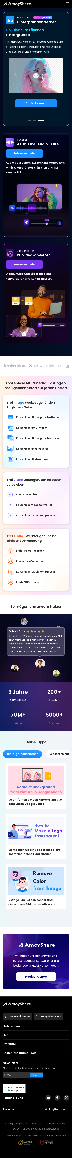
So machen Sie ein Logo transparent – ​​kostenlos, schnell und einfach (36, 852)
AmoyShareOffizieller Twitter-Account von (66, 1098)
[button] (29, 120)
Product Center (36, 977)
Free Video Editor (27, 494)
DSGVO (26, 1128)
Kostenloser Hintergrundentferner (38, 417)
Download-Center (19, 1016)
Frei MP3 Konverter (28, 582)
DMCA (16, 1128)
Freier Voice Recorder (30, 550)
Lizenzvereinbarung (55, 1123)
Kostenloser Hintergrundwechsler (37, 438)
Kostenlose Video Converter (34, 505)
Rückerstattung (51, 1128)
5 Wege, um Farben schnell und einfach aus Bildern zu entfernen (31, 902)
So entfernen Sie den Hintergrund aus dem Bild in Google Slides (35, 802)
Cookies (37, 1128)
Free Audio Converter (29, 561)
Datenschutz (36, 1123)
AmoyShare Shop (50, 1016)
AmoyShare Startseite (17, 4)
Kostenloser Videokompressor (35, 515)
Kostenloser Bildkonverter (32, 448)
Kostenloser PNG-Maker (31, 427)
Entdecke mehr (36, 103)
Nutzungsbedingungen (16, 1123)
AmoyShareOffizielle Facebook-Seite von (57, 1098)
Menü (67, 4)
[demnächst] (48, 1098)
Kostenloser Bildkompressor (34, 459)
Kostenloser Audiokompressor (35, 571)
